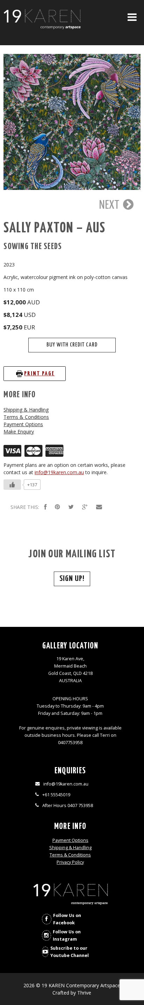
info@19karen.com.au (59, 472)
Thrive (84, 992)
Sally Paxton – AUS (54, 228)
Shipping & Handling (26, 409)
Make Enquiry (18, 431)
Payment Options (23, 424)
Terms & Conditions (26, 417)
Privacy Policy (70, 862)
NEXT (110, 205)
